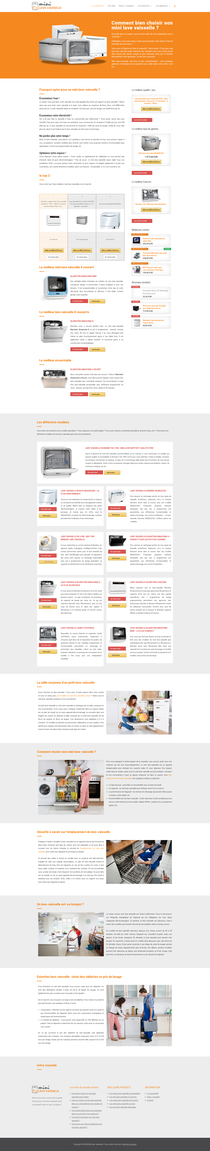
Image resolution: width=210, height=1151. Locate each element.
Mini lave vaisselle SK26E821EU (151, 153)
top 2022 (111, 6)
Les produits (144, 6)
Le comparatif (97, 6)
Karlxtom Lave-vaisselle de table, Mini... (154, 240)
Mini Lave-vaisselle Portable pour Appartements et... (154, 307)
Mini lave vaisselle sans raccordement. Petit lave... (153, 269)
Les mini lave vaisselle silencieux (122, 1107)
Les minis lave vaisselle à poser (122, 1104)
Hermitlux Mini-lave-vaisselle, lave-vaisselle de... (155, 254)
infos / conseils (126, 6)
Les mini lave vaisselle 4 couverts (123, 1097)
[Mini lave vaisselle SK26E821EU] (151, 143)
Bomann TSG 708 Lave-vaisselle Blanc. (151, 204)
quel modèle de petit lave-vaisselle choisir (74, 696)
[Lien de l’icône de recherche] (175, 6)
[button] (79, 301)
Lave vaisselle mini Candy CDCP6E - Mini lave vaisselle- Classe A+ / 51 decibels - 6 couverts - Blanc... (151, 101)
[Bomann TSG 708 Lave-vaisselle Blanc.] (151, 195)
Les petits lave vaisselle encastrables (124, 1093)
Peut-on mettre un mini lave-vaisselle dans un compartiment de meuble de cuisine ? (87, 1103)
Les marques (162, 6)
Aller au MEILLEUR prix (53, 250)
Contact (150, 1100)
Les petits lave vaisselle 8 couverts (123, 1100)
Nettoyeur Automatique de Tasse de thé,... (153, 321)
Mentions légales (129, 1144)
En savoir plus (53, 257)
